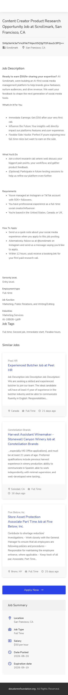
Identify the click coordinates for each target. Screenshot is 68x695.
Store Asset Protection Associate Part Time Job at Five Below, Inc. (30, 522)
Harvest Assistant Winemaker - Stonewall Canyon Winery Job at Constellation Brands (31, 439)
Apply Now (32, 590)
